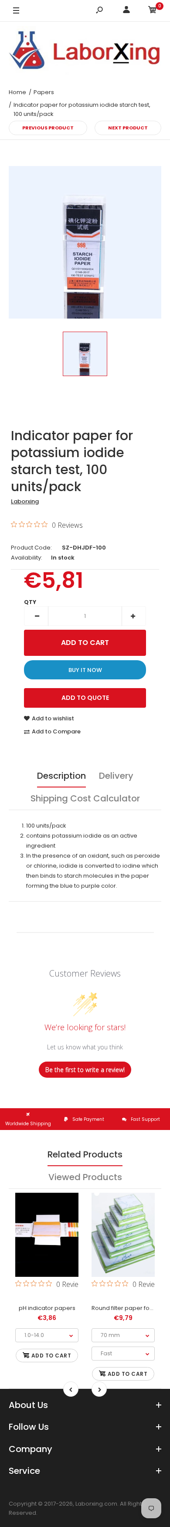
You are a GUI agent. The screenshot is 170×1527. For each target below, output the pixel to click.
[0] (152, 11)
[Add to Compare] (47, 1247)
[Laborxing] (85, 51)
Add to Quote (85, 697)
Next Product (128, 127)
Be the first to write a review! (85, 1070)
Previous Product (48, 127)
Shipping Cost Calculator (85, 798)
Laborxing (25, 501)
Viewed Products (85, 1177)
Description (61, 776)
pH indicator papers (47, 1308)
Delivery (116, 776)
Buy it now (85, 670)
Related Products (85, 1154)
